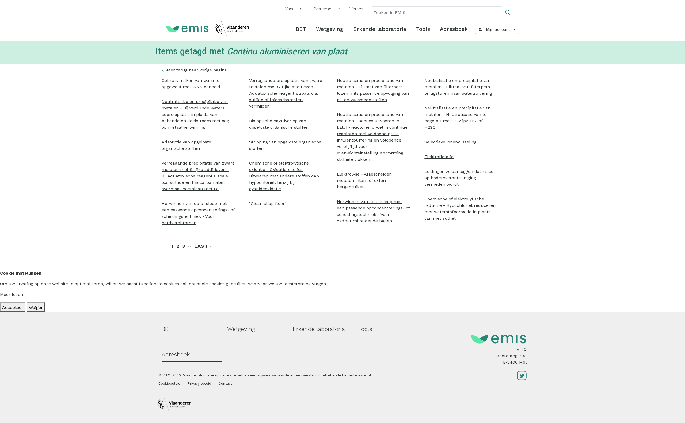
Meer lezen (11, 294)
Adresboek (454, 29)
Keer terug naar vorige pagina (196, 70)
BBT (301, 29)
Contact (225, 384)
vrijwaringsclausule (273, 375)
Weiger (36, 307)
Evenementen (326, 8)
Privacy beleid (199, 384)
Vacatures (295, 8)
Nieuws (356, 8)
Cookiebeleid (169, 384)
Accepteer (12, 307)
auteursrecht (360, 375)
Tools (423, 29)
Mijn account (496, 29)
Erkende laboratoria (379, 29)
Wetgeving (329, 29)
